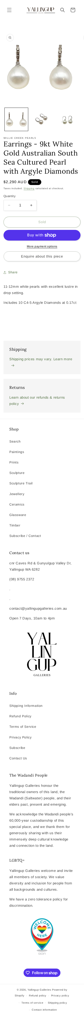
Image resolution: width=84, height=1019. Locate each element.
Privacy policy (60, 995)
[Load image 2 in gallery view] (42, 119)
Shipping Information (26, 706)
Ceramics (16, 504)
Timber (15, 525)
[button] (9, 10)
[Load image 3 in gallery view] (67, 119)
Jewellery (16, 494)
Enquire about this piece (42, 256)
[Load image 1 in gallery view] (16, 119)
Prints (14, 462)
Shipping (29, 188)
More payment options (42, 246)
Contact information (44, 1009)
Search (15, 441)
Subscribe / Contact (25, 536)
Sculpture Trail (21, 483)
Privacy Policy (20, 737)
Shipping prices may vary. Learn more (40, 359)
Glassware (17, 515)
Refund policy (37, 995)
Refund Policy (20, 716)
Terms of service (32, 1002)
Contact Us (18, 758)
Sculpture (16, 473)
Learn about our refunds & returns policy (37, 400)
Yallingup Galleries (39, 989)
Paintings (16, 452)
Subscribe (17, 748)
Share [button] (13, 272)
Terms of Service (22, 726)
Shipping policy (57, 1002)
